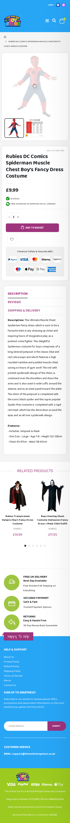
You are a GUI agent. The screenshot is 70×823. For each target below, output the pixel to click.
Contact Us (10, 685)
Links (50, 5)
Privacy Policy (11, 662)
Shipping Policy (12, 671)
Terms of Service (13, 676)
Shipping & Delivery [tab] (24, 310)
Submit (56, 726)
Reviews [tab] (14, 302)
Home (5, 36)
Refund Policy (11, 666)
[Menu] (47, 21)
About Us (9, 657)
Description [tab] (18, 293)
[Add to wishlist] (11, 239)
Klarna (7, 680)
